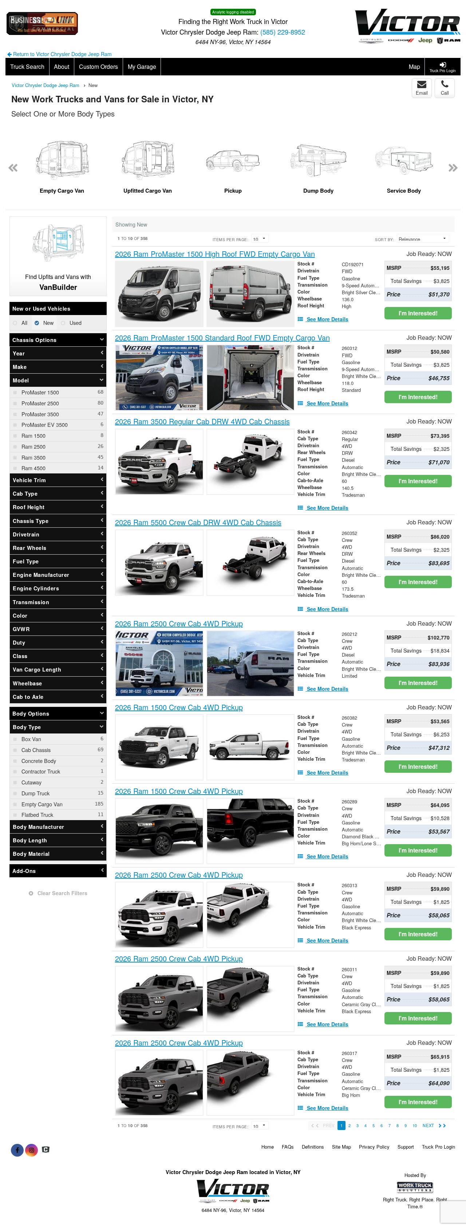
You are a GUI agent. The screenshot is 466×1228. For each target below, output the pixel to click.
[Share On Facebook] (17, 1150)
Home (267, 1146)
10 (414, 1125)
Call (445, 92)
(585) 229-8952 (282, 31)
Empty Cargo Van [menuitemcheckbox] (41, 804)
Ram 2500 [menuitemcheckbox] (33, 446)
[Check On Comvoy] (45, 1150)
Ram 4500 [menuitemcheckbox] (33, 468)
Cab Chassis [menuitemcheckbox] (35, 749)
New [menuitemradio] (48, 322)
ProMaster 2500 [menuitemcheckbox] (39, 403)
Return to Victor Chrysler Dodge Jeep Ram (62, 54)
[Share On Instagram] (31, 1150)
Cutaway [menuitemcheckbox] (31, 782)
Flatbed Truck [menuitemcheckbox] (36, 814)
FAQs (288, 1146)
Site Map (341, 1146)
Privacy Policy (374, 1146)
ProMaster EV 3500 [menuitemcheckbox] (44, 424)
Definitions (313, 1146)
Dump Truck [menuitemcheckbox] (35, 793)
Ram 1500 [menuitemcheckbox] (33, 435)
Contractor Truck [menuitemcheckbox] (40, 771)
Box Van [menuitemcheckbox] (30, 739)
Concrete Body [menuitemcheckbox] (38, 760)
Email (422, 92)
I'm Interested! (418, 313)
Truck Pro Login (438, 1146)
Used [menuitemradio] (75, 322)
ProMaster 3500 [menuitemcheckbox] (39, 414)
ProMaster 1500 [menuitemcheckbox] (39, 392)
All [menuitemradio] (23, 322)
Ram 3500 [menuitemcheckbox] (33, 457)
